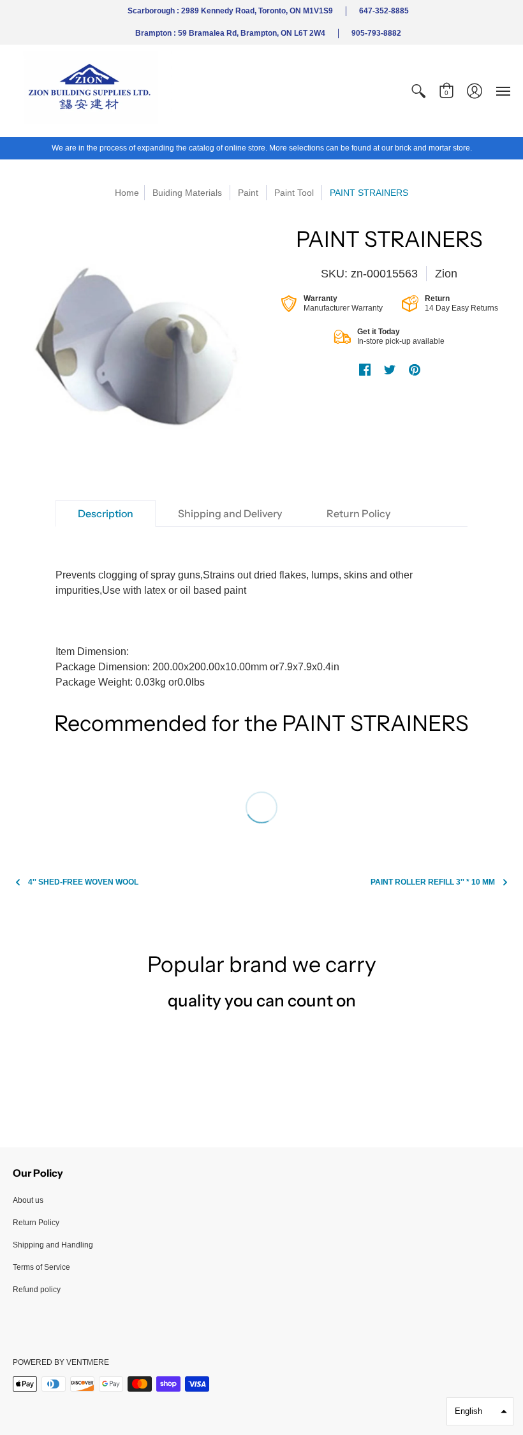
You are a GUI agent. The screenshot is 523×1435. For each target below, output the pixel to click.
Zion (446, 273)
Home (127, 193)
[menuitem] (418, 91)
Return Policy (36, 1222)
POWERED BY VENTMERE (61, 1362)
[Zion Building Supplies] (92, 91)
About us (28, 1200)
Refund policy (37, 1289)
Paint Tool (294, 193)
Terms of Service (41, 1267)
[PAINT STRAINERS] (134, 347)
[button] (418, 91)
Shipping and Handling (53, 1244)
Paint (248, 193)
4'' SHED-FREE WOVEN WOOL (83, 882)
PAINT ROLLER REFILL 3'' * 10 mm (433, 882)
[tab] (105, 513)
